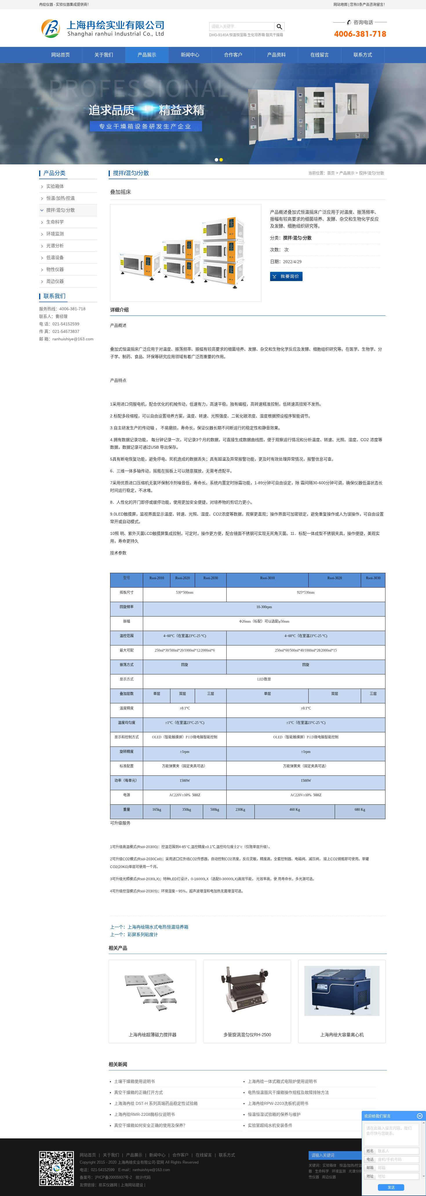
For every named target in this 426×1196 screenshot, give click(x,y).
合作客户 (233, 54)
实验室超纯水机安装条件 (270, 1125)
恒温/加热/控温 (60, 198)
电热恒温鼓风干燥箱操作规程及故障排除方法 (288, 1092)
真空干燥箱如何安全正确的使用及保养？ (150, 1125)
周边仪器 (55, 281)
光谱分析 (55, 245)
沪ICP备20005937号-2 (113, 1177)
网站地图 (340, 5)
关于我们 (103, 54)
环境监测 (55, 234)
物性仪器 (55, 269)
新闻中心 (190, 54)
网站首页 (60, 54)
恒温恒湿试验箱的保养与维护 (274, 1114)
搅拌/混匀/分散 (60, 210)
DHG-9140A (218, 35)
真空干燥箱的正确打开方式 (138, 1092)
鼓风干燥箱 (274, 35)
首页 (331, 173)
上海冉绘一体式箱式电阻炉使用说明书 (282, 1081)
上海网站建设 (132, 1185)
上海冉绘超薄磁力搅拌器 (152, 1034)
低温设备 (55, 257)
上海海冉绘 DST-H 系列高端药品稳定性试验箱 (156, 1103)
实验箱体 (55, 186)
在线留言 (319, 54)
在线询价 (286, 276)
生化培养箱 (256, 35)
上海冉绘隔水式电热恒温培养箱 (158, 926)
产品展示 (147, 54)
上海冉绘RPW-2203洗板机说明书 (278, 1103)
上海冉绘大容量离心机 (342, 1034)
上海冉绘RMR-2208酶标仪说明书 (144, 1114)
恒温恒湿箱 (238, 35)
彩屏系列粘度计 (143, 934)
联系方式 (363, 54)
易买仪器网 (108, 1185)
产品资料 (276, 54)
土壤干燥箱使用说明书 (134, 1081)
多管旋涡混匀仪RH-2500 (247, 1034)
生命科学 (55, 222)
